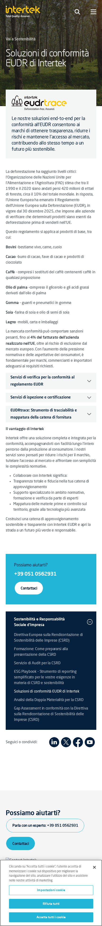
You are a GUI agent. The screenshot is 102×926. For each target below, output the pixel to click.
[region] (51, 893)
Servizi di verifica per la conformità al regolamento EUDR (42, 381)
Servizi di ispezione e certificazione (40, 397)
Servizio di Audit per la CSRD (37, 663)
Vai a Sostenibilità (20, 39)
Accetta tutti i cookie (51, 917)
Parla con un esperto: (45, 825)
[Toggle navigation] (77, 12)
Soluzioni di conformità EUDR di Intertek (46, 691)
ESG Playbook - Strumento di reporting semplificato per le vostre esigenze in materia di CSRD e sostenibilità (45, 677)
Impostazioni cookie (51, 890)
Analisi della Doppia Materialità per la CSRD (48, 700)
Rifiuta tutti (51, 903)
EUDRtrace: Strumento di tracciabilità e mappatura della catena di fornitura (43, 414)
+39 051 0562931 (35, 573)
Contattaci (29, 588)
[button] (89, 621)
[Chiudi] (94, 867)
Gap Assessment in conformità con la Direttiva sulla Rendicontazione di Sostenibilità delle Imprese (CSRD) (51, 714)
